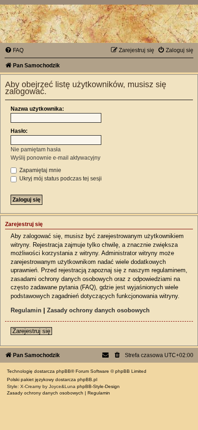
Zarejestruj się (31, 331)
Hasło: (19, 131)
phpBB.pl (87, 379)
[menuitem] (14, 50)
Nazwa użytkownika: (37, 109)
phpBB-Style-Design (98, 386)
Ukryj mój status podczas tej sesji (60, 178)
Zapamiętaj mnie (39, 170)
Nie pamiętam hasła (36, 149)
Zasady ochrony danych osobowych (98, 310)
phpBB (63, 371)
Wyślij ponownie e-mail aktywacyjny (55, 158)
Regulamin (26, 310)
